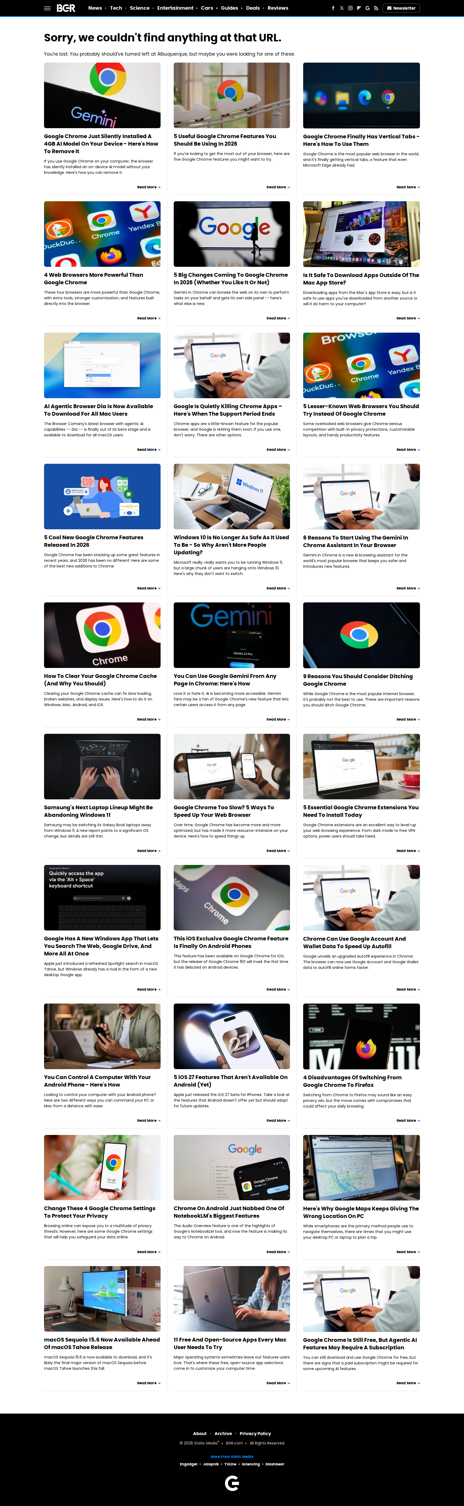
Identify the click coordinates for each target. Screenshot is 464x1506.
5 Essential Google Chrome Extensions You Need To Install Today (361, 811)
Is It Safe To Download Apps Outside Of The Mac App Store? (361, 279)
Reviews (278, 8)
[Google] (367, 8)
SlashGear (275, 1464)
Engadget (188, 1464)
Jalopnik (211, 1464)
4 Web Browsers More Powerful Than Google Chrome (93, 278)
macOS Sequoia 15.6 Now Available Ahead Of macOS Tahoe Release (102, 1343)
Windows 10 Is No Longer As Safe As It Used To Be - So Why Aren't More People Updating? (231, 545)
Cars (207, 8)
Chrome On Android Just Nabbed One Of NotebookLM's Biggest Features (229, 1212)
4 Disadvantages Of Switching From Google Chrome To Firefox (352, 1081)
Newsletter (404, 8)
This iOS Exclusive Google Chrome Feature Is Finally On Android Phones (231, 942)
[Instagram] (350, 8)
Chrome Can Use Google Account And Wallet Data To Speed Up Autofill (354, 942)
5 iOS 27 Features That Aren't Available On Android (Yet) (231, 1081)
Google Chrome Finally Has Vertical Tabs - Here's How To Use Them (361, 140)
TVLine (230, 1464)
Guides (229, 8)
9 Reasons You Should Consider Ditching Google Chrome (358, 680)
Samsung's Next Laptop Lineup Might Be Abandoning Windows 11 (98, 811)
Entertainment (175, 8)
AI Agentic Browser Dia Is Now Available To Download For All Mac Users (98, 410)
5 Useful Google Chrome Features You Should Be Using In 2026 (225, 140)
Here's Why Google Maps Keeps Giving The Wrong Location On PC (361, 1212)
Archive (223, 1433)
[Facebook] (333, 8)
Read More (147, 187)
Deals (253, 8)
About (200, 1433)
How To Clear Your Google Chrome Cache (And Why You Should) (100, 680)
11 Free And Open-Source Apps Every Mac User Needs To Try (230, 1343)
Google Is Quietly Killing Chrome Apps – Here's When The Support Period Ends (228, 410)
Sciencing (251, 1464)
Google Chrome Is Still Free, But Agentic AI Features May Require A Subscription (360, 1343)
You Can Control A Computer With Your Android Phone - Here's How (97, 1081)
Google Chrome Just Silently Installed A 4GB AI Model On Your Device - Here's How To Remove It (101, 144)
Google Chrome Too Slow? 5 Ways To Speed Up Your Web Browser (224, 811)
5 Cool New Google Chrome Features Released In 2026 (93, 541)
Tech (116, 8)
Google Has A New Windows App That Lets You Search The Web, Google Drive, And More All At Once (101, 946)
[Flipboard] (359, 8)
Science (140, 8)
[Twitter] (342, 8)
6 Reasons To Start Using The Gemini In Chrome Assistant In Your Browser (355, 541)
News (95, 8)
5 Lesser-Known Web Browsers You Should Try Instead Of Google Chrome (361, 410)
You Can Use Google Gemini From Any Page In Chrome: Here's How (225, 680)
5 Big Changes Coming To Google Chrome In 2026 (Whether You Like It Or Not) (231, 278)
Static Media (206, 1443)
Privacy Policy (255, 1433)
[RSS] (376, 8)
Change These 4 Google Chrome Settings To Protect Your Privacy (99, 1212)
